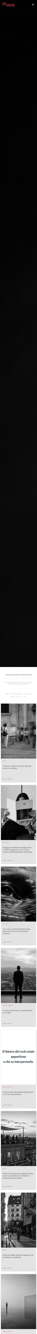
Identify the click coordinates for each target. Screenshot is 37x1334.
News (25, 697)
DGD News (28, 694)
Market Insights (15, 697)
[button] (33, 4)
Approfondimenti (17, 694)
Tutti (7, 694)
